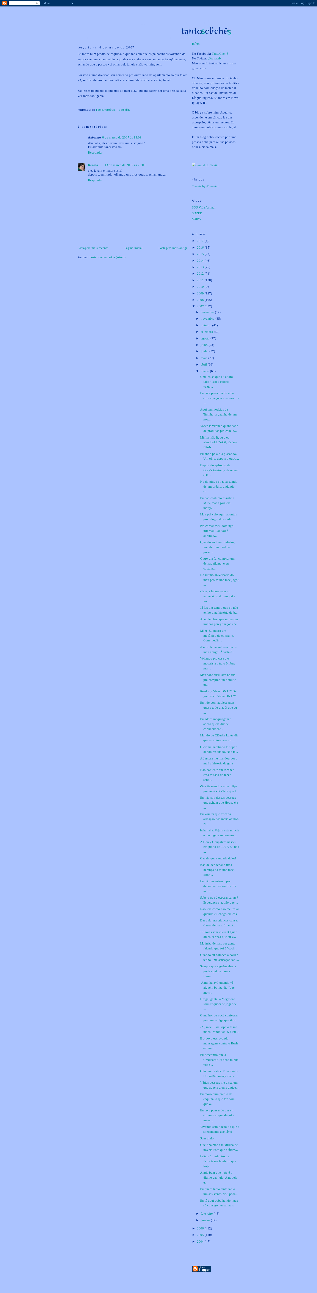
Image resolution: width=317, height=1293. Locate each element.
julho (205, 345)
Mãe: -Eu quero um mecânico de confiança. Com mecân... (217, 635)
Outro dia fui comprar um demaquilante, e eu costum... (217, 563)
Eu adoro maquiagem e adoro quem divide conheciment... (215, 724)
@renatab (214, 58)
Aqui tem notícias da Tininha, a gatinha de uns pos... (218, 414)
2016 (201, 247)
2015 (201, 254)
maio (204, 358)
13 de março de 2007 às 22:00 (125, 165)
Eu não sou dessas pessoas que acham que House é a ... (219, 802)
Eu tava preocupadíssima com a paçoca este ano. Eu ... (219, 398)
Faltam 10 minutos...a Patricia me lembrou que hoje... (218, 1161)
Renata (93, 165)
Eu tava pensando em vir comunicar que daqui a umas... (217, 1115)
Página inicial (133, 248)
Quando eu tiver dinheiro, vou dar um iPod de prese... (217, 547)
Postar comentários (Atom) (107, 257)
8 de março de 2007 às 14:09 (121, 137)
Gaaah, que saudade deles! (218, 858)
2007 (201, 306)
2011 (201, 280)
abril (204, 364)
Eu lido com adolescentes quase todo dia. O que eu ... (218, 707)
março (205, 371)
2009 (201, 293)
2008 (201, 300)
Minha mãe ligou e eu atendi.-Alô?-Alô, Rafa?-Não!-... (218, 442)
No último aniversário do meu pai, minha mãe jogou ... (219, 580)
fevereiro (207, 1213)
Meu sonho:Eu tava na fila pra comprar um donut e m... (218, 679)
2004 (201, 1241)
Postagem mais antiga (173, 248)
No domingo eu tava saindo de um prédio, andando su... (218, 486)
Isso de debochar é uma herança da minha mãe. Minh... (217, 869)
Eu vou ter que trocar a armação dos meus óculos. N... (219, 819)
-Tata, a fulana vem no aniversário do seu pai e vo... (217, 596)
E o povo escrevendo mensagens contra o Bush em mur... (219, 1043)
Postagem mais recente (93, 248)
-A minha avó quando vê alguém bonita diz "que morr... (217, 987)
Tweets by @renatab (205, 186)
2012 (201, 273)
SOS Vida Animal (203, 207)
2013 (201, 267)
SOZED (197, 213)
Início (196, 43)
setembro (207, 331)
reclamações (105, 109)
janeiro (206, 1220)
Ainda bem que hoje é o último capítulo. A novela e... (218, 1177)
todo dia (124, 109)
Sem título (207, 1138)
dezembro (208, 312)
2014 (201, 260)
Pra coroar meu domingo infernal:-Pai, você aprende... (217, 530)
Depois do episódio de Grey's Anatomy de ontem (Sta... (219, 470)
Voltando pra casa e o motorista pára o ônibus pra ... (217, 663)
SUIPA (196, 219)
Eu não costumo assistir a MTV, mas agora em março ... (217, 503)
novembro (208, 318)
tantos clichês (165, 11)
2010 (201, 286)
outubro (206, 325)
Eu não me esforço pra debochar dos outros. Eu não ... (218, 886)
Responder (95, 152)
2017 (201, 241)
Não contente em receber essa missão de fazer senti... (217, 774)
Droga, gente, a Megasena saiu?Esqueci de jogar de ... (218, 1004)
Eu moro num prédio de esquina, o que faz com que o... (217, 1099)
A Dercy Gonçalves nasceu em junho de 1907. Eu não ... (219, 847)
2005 (201, 1235)
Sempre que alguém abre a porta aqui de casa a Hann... (218, 971)
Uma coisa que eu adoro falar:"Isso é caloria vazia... (216, 381)
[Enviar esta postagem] (78, 103)
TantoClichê (220, 53)
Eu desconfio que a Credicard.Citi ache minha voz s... (219, 1059)
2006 (201, 1228)
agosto (205, 338)
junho (205, 351)
